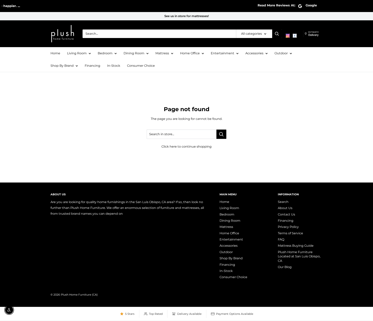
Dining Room (134, 53)
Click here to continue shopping (186, 146)
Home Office (190, 53)
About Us (285, 208)
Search (283, 202)
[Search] (277, 33)
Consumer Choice (141, 65)
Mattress (162, 53)
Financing (92, 65)
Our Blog (285, 267)
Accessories (254, 53)
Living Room (77, 53)
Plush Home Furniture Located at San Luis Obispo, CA (299, 256)
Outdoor (281, 53)
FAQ (281, 239)
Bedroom (105, 53)
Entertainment (222, 53)
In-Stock (113, 65)
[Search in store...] (221, 134)
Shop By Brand (62, 65)
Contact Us (286, 214)
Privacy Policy (288, 227)
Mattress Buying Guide (296, 245)
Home (55, 53)
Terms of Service (290, 233)
